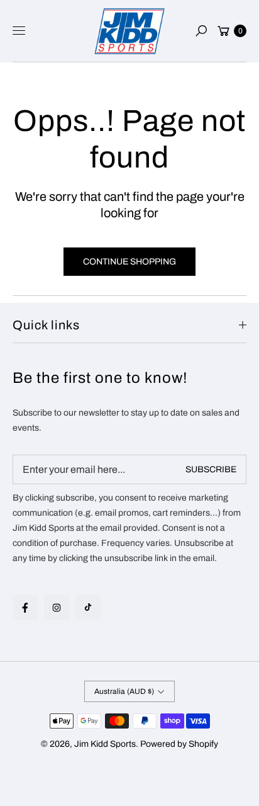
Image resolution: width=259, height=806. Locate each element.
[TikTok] (88, 607)
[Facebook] (25, 607)
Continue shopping (129, 261)
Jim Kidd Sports (105, 744)
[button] (201, 31)
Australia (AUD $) (124, 691)
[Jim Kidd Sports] (129, 31)
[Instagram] (56, 607)
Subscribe (210, 469)
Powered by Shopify (179, 744)
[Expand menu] (19, 31)
